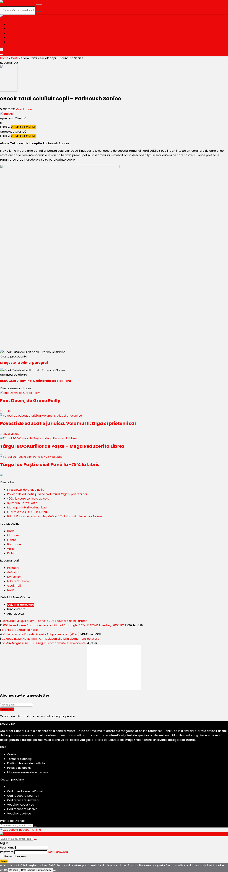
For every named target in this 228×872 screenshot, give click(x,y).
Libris (10, 531)
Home (11, 24)
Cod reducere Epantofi (23, 796)
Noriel (11, 590)
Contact (13, 754)
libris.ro (28, 109)
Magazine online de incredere (27, 772)
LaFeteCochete (18, 581)
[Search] (1, 54)
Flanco (12, 540)
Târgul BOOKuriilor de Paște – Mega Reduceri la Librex (62, 446)
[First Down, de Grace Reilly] (20, 393)
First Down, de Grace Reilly (30, 401)
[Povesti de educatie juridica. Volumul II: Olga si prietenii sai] (41, 416)
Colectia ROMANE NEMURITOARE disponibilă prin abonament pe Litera (50, 639)
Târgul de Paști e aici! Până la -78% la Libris (50, 464)
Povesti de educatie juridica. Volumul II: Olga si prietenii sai (68, 423)
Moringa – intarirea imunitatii (27, 507)
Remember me (15, 856)
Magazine (15, 37)
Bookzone (14, 544)
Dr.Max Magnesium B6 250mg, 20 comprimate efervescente (44, 643)
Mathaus (13, 535)
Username (7, 847)
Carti (14, 58)
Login (4, 861)
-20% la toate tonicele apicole (28, 499)
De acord (13, 870)
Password (7, 852)
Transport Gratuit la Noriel (20, 630)
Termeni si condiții (19, 759)
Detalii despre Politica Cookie (36, 870)
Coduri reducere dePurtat (25, 791)
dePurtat (13, 572)
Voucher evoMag (19, 813)
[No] (54, 870)
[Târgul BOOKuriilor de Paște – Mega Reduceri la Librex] (38, 438)
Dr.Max (12, 553)
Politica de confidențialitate (26, 763)
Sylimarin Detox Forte (22, 503)
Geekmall (14, 586)
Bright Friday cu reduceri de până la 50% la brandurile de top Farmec (55, 516)
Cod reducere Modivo (22, 809)
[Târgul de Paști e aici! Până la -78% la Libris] (31, 457)
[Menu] (1, 49)
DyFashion (14, 577)
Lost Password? (58, 852)
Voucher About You (20, 805)
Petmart (13, 568)
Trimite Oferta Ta (21, 42)
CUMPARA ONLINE (23, 127)
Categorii (15, 33)
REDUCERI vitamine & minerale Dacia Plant (35, 380)
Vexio (11, 549)
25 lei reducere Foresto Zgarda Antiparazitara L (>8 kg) (41, 634)
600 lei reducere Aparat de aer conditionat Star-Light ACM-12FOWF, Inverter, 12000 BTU (64, 625)
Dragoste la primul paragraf (24, 362)
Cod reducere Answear (23, 800)
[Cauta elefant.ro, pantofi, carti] (39, 8)
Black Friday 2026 (21, 29)
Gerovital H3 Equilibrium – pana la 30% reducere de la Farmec (44, 621)
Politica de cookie (19, 768)
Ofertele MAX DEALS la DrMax (27, 512)
